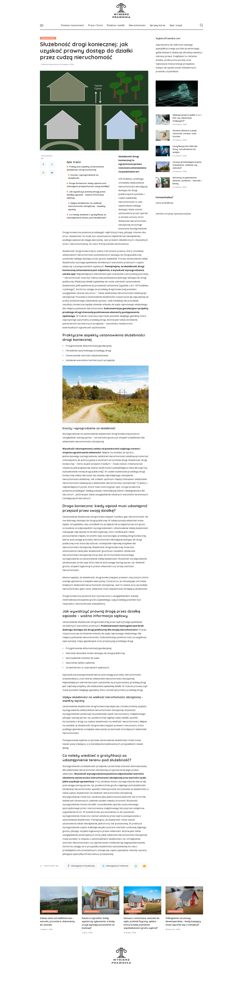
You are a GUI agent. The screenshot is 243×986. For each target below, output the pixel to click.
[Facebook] (43, 164)
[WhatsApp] (43, 172)
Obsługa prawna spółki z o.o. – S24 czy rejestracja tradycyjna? (188, 118)
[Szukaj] (201, 25)
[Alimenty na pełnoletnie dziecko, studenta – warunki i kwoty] (163, 182)
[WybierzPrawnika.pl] (121, 10)
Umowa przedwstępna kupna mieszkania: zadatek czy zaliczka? (187, 165)
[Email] (144, 865)
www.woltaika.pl (164, 203)
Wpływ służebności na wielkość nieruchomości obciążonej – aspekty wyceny (86, 206)
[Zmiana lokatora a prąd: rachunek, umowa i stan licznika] (163, 135)
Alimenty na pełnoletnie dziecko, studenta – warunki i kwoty (187, 180)
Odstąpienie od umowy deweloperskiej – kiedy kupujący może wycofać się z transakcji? (183, 921)
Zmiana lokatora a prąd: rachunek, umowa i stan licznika (185, 133)
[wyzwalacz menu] (43, 25)
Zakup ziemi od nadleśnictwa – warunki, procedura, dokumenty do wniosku (57, 921)
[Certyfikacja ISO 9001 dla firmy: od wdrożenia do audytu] (163, 151)
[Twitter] (52, 164)
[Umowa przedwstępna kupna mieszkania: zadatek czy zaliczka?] (163, 166)
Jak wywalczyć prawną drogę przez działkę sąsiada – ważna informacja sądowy (86, 194)
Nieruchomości (48, 38)
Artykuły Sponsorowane (177, 213)
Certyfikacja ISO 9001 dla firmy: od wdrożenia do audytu (185, 149)
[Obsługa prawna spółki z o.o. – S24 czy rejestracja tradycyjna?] (163, 119)
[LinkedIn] (52, 172)
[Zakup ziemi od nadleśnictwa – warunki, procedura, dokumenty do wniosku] (59, 900)
